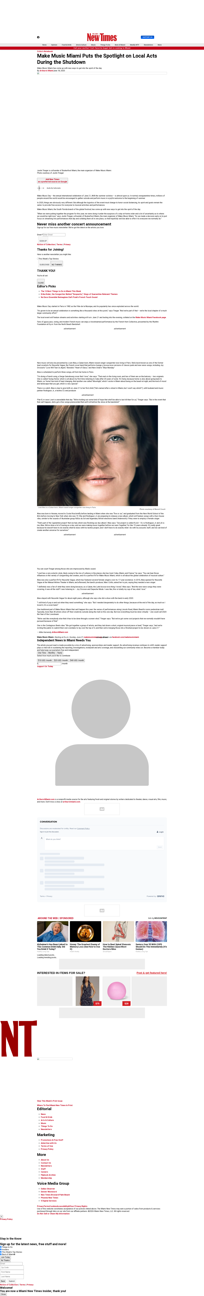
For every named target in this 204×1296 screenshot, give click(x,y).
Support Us (147, 37)
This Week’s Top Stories (12, 1252)
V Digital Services (49, 1201)
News (44, 45)
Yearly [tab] (59, 653)
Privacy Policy (47, 1149)
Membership (46, 1178)
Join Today (5, 1257)
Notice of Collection (46, 244)
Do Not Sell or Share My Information (53, 1214)
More (160, 45)
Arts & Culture (81, 45)
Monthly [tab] (51, 653)
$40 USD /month (77, 660)
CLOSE (41, 283)
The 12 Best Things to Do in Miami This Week (61, 291)
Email (40, 235)
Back (3, 1281)
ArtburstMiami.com (60, 632)
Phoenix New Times (49, 1198)
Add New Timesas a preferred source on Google (52, 180)
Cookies (53, 1206)
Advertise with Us (49, 1143)
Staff (43, 1169)
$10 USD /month (45, 660)
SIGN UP (43, 241)
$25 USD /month (61, 660)
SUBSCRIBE (44, 265)
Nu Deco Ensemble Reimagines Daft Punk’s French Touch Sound (69, 297)
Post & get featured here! (152, 972)
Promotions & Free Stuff (52, 1140)
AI (69, 1206)
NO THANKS (57, 265)
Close (3, 1294)
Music (93, 45)
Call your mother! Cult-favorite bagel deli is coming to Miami (102, 48)
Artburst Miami (46, 71)
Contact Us (46, 1163)
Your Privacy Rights (78, 1206)
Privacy (67, 244)
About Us (45, 1160)
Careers (44, 1172)
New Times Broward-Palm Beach (55, 1195)
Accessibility (62, 1206)
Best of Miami (120, 45)
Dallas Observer (48, 1189)
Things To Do (105, 45)
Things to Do (7, 1247)
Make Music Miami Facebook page (151, 317)
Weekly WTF (134, 45)
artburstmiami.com (71, 802)
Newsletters (148, 45)
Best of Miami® (8, 1254)
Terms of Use (47, 1146)
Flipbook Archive (48, 1175)
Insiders (5, 1249)
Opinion (54, 45)
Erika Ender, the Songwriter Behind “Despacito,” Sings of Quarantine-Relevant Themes (79, 294)
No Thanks (5, 1260)
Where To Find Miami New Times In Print (55, 1105)
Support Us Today (45, 666)
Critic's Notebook (45, 51)
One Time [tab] (42, 653)
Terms (59, 244)
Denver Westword (49, 1192)
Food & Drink (66, 45)
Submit (12, 1281)
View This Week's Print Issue (49, 1101)
